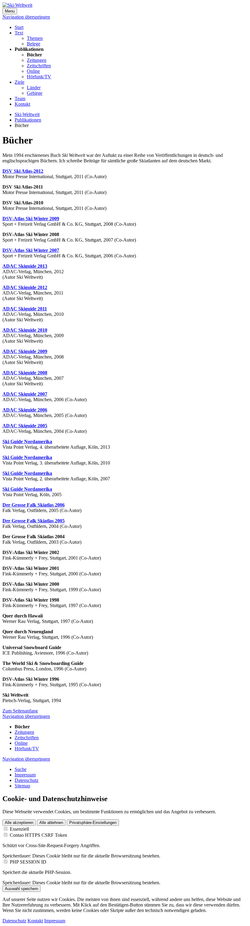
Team (20, 98)
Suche (21, 769)
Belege (33, 43)
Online (33, 71)
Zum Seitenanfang (20, 710)
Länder (34, 87)
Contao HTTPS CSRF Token (38, 835)
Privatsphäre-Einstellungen (92, 822)
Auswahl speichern (21, 888)
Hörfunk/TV (39, 76)
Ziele (19, 82)
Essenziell (19, 829)
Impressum (25, 774)
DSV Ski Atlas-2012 (22, 171)
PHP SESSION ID (28, 861)
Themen (35, 38)
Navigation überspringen (26, 16)
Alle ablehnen (51, 822)
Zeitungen (36, 60)
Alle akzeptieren (19, 822)
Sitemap (22, 785)
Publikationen (28, 119)
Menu (10, 11)
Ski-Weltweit (27, 114)
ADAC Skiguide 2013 (24, 266)
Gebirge (34, 93)
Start (19, 27)
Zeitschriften (39, 65)
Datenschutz (26, 780)
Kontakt (22, 104)
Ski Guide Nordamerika (27, 441)
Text (19, 32)
